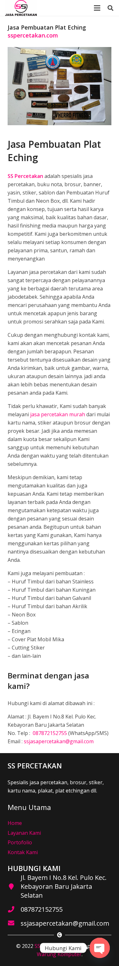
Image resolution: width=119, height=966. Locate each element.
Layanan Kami (24, 832)
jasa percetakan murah (57, 414)
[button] (110, 8)
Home (15, 823)
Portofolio (20, 842)
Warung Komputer (59, 954)
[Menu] (97, 8)
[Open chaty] (99, 948)
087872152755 (49, 733)
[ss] (21, 8)
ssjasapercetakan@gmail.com (59, 741)
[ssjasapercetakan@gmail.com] (14, 923)
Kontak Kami (23, 852)
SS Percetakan (52, 945)
